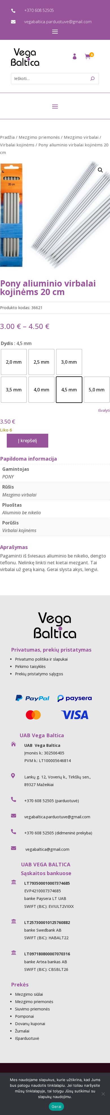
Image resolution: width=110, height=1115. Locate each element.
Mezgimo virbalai (81, 137)
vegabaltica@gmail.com (46, 849)
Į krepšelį (27, 440)
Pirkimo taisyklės (30, 666)
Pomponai (24, 1016)
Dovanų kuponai (30, 1023)
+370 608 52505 (39, 10)
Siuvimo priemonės (32, 1009)
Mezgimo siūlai (29, 994)
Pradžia (7, 137)
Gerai (56, 1106)
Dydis (7, 343)
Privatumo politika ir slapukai (41, 659)
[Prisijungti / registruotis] (75, 58)
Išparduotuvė (27, 1038)
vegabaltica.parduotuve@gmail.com (58, 21)
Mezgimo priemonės (39, 137)
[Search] (92, 78)
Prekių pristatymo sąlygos (39, 673)
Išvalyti (104, 410)
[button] (100, 170)
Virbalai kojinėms (17, 144)
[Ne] (103, 1094)
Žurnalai (22, 1031)
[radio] (14, 362)
